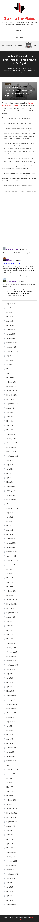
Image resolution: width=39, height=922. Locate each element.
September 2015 (12, 874)
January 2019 (10, 700)
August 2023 (10, 460)
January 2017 (10, 804)
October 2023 (11, 451)
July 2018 (9, 726)
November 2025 (11, 343)
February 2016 (11, 852)
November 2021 (11, 552)
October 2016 (11, 817)
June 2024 (10, 417)
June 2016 (9, 835)
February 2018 (11, 748)
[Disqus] (19, 218)
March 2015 (10, 900)
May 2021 (9, 578)
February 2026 (11, 330)
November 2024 (12, 395)
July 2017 (9, 778)
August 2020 (10, 617)
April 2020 (9, 634)
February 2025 (11, 382)
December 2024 (12, 391)
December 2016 (11, 809)
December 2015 (11, 861)
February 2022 (11, 539)
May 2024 (9, 421)
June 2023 (9, 469)
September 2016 (12, 822)
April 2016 (9, 843)
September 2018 (12, 717)
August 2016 (10, 826)
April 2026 (9, 321)
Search (18, 30)
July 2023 (9, 465)
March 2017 (10, 796)
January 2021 (10, 595)
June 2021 (9, 573)
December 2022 (12, 495)
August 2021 (10, 565)
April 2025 (9, 373)
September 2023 (12, 456)
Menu (21, 38)
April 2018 (9, 739)
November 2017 (11, 761)
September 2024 (12, 404)
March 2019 (10, 691)
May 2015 (9, 891)
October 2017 (11, 765)
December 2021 (11, 547)
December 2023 (12, 443)
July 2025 (9, 360)
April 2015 (9, 896)
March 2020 (10, 639)
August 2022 (10, 512)
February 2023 (11, 486)
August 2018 (10, 721)
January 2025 (11, 386)
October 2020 (11, 608)
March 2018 (10, 743)
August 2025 (10, 356)
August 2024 (10, 408)
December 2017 (11, 756)
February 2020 (11, 643)
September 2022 (12, 508)
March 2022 (10, 534)
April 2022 (9, 530)
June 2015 (9, 887)
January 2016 (10, 856)
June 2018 (9, 730)
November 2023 (11, 447)
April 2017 (9, 791)
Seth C (17, 87)
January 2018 (10, 752)
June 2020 (10, 626)
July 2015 (9, 883)
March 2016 (10, 848)
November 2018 (11, 708)
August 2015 (10, 878)
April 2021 (9, 582)
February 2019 (11, 695)
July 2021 (9, 569)
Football (8, 84)
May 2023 (9, 473)
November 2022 (11, 499)
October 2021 (11, 556)
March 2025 (10, 377)
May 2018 (9, 735)
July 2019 (9, 674)
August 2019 (10, 669)
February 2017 (11, 800)
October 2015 (11, 870)
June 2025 (9, 364)
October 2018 (11, 713)
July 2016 (9, 830)
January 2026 (11, 334)
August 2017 (10, 774)
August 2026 (10, 303)
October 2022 (11, 504)
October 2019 (11, 661)
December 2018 (11, 704)
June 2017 (9, 782)
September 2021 (12, 560)
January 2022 (11, 543)
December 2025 (12, 338)
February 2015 (11, 904)
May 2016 (9, 839)
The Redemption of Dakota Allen (12, 191)
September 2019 (12, 665)
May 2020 (9, 630)
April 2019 (9, 687)
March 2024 (10, 430)
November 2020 (12, 604)
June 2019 (9, 678)
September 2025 (12, 351)
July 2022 (9, 517)
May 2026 (9, 316)
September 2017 (12, 769)
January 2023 (11, 491)
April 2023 (9, 478)
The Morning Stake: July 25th (28, 191)
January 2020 (11, 647)
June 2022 (9, 521)
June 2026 (9, 312)
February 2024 (11, 434)
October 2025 (11, 347)
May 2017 (9, 787)
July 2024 (9, 412)
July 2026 (9, 308)
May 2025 (9, 369)
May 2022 (9, 526)
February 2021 (11, 591)
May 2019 (9, 682)
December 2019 (11, 652)
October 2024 (11, 399)
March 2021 (10, 586)
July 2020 (9, 621)
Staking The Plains (19, 18)
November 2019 (11, 656)
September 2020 (12, 613)
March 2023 (10, 482)
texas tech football (27, 185)
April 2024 (9, 425)
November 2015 (11, 865)
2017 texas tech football (13, 185)
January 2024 (11, 438)
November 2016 (11, 813)
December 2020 (12, 600)
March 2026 (10, 325)
